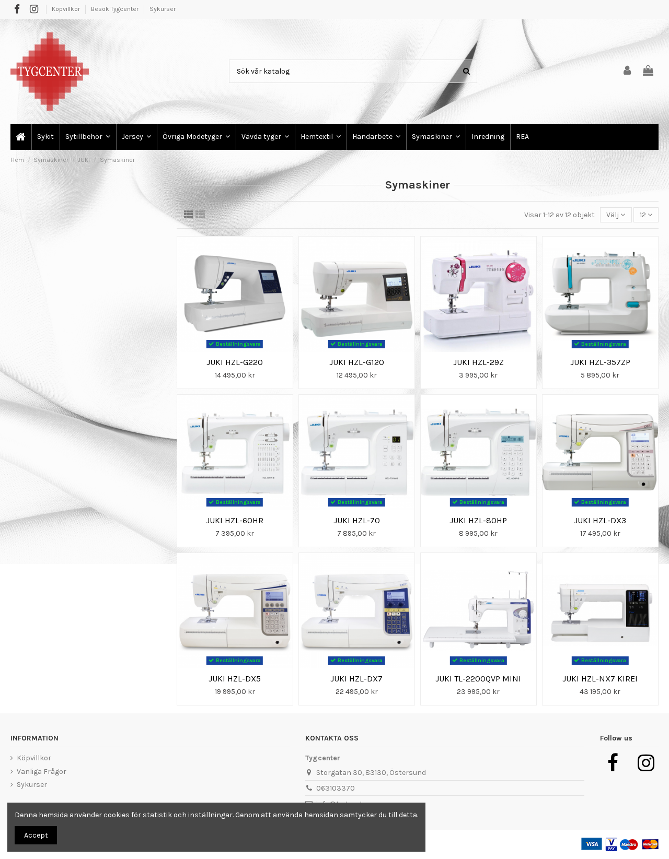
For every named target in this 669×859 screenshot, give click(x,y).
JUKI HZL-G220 (234, 362)
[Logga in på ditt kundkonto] (628, 71)
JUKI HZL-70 (356, 520)
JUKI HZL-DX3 (600, 520)
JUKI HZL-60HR (234, 520)
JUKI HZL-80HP (478, 520)
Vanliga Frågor (41, 771)
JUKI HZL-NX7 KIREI (600, 679)
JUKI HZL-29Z (478, 362)
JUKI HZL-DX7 (356, 679)
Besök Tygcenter (115, 9)
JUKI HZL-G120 (356, 362)
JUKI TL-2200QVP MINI (478, 679)
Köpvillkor (67, 9)
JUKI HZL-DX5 (235, 679)
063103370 (335, 788)
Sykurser (162, 9)
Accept (36, 835)
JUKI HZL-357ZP (600, 362)
